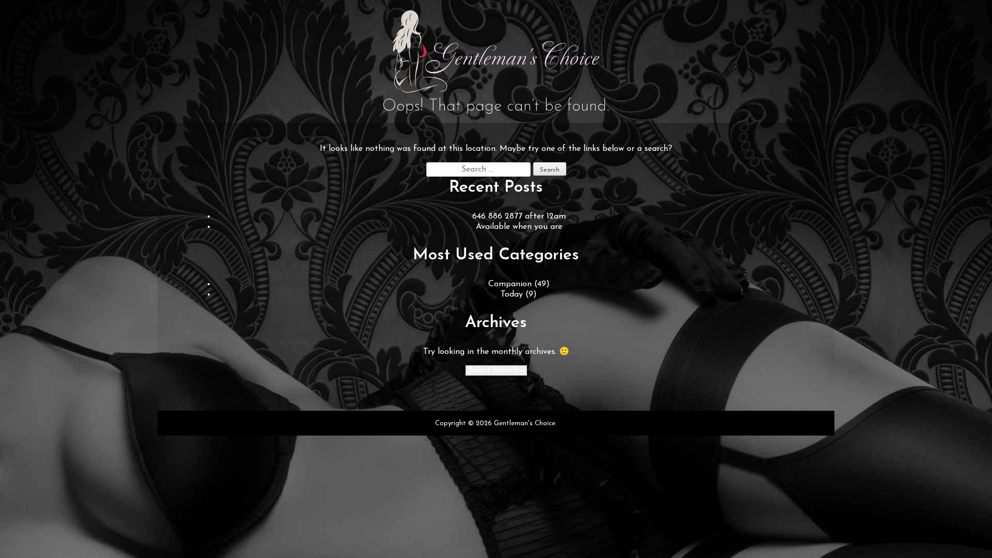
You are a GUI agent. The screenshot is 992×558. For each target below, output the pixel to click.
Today (512, 294)
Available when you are (519, 227)
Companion (510, 284)
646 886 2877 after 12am (519, 216)
